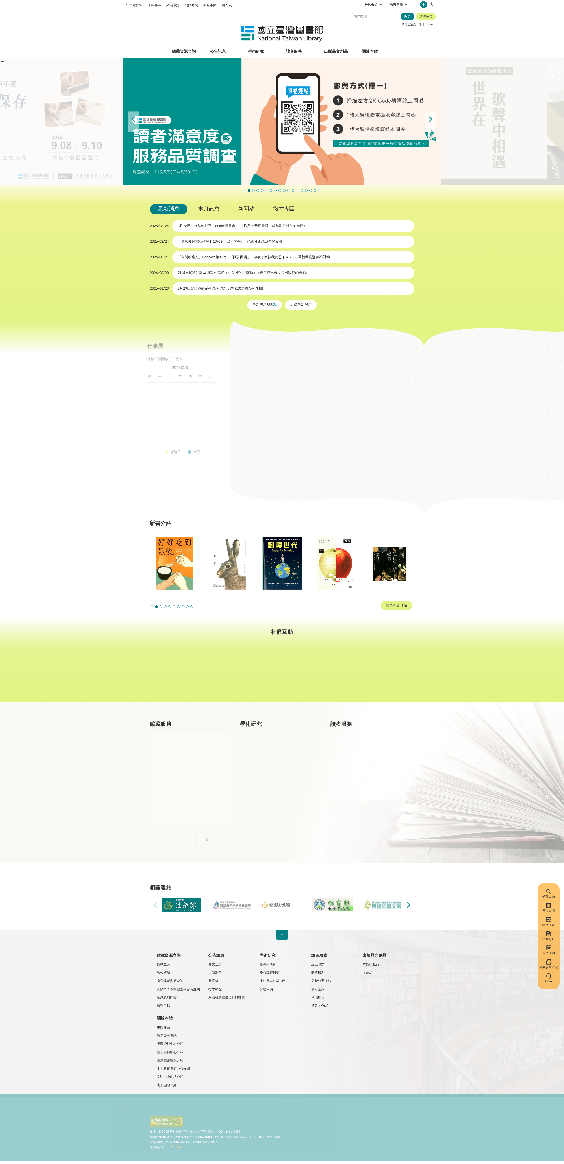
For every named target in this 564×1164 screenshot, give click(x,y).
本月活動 (254, 361)
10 (164, 409)
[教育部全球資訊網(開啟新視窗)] (332, 905)
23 (154, 430)
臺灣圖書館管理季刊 (275, 780)
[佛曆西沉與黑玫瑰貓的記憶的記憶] (389, 563)
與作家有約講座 (257, 190)
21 (205, 419)
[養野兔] (228, 563)
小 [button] (415, 4)
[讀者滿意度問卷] (282, 121)
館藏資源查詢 (184, 51)
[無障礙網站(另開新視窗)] (166, 1125)
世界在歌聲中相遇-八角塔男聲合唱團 (253, 190)
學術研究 (256, 51)
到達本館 (210, 5)
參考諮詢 (318, 989)
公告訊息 (218, 51)
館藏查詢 (548, 896)
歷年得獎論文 (270, 764)
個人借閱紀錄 (360, 764)
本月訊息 (209, 209)
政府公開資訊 (167, 1035)
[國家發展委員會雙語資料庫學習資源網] (231, 905)
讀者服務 (294, 51)
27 (195, 430)
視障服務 (357, 780)
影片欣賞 (374, 361)
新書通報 (176, 811)
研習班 (300, 361)
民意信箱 (136, 5)
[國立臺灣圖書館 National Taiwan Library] (282, 34)
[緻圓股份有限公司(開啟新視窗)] (382, 905)
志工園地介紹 (167, 1085)
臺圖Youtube (336, 673)
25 (174, 430)
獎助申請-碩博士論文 (276, 748)
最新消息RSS (263, 304)
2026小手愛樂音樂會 (288, 190)
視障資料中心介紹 (170, 1044)
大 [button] (432, 5)
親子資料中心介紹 (170, 1052)
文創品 (368, 972)
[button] (152, 606)
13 (195, 409)
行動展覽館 (268, 811)
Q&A (548, 981)
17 (164, 419)
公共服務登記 (548, 967)
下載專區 (154, 5)
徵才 (422, 24)
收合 (282, 935)
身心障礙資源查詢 (170, 981)
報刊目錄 (163, 1005)
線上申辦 (318, 964)
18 (174, 419)
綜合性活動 (256, 372)
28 (205, 430)
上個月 (154, 367)
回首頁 (227, 5)
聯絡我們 (257, 1108)
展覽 (322, 361)
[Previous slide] (133, 122)
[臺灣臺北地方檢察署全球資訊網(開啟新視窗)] (282, 905)
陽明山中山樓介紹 (170, 1077)
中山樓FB (282, 673)
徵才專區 (284, 209)
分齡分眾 (371, 4)
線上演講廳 (287, 372)
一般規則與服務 (362, 748)
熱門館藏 (176, 748)
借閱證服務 (358, 795)
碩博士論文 (409, 24)
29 (215, 430)
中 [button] (423, 4)
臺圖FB (172, 673)
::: (125, 3)
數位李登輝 (310, 190)
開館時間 (191, 5)
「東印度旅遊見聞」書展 (266, 190)
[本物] (336, 563)
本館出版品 (371, 964)
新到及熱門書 (167, 997)
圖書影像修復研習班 (244, 190)
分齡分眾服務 (321, 981)
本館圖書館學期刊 (273, 981)
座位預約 (548, 953)
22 (215, 419)
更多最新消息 (301, 304)
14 (205, 409)
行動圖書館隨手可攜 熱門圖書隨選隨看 (315, 190)
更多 (222, 842)
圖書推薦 (357, 811)
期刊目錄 (176, 764)
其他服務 (318, 997)
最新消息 (169, 209)
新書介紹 (176, 795)
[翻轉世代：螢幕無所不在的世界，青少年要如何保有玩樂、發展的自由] (282, 563)
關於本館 (370, 51)
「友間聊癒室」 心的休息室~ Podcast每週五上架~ (279, 190)
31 (164, 440)
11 (174, 409)
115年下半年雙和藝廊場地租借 (275, 190)
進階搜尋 (425, 16)
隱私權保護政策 (163, 1108)
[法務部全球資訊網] (181, 905)
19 (184, 419)
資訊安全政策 (215, 1108)
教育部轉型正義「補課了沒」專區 (297, 190)
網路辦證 (548, 925)
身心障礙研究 (270, 972)
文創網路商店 (319, 190)
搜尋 (407, 16)
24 (164, 430)
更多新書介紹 (396, 605)
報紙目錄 (176, 780)
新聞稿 (246, 209)
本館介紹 (163, 1027)
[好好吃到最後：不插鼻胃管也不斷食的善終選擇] (174, 563)
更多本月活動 (325, 478)
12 (184, 409)
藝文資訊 (317, 372)
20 (195, 419)
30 (154, 440)
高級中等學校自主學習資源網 (178, 989)
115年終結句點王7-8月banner (284, 190)
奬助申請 (266, 989)
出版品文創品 (336, 51)
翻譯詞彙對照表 (190, 1108)
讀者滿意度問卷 (249, 190)
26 (184, 430)
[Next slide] (430, 122)
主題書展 (347, 361)
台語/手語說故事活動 (293, 190)
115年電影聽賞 (306, 190)
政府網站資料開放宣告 (284, 1108)
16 (154, 419)
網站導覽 (173, 5)
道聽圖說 (391, 673)
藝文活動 (215, 964)
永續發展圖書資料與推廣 (226, 997)
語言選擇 (396, 4)
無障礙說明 (237, 1108)
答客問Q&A (319, 1005)
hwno (430, 24)
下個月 (216, 367)
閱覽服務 (318, 972)
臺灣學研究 (268, 795)
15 (215, 409)
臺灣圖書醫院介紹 (170, 1060)
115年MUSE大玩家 (271, 190)
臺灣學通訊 (227, 673)
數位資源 (548, 911)
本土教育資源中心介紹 (173, 1068)
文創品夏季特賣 (262, 190)
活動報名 (548, 939)
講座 (278, 361)
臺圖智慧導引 (302, 190)
